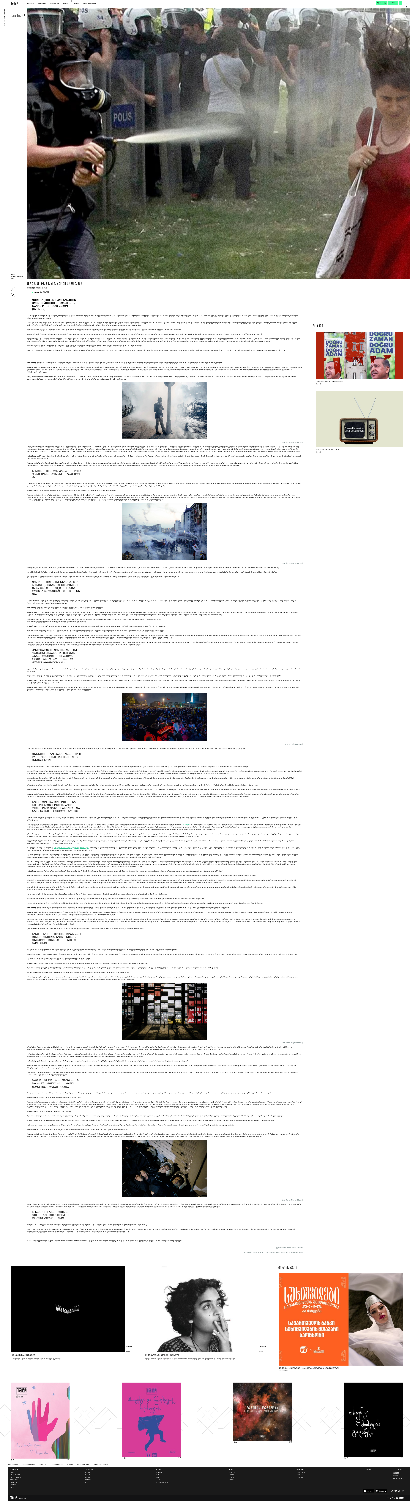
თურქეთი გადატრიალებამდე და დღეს (327, 450)
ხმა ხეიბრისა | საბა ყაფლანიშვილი (23, 1355)
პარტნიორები (43, 1464)
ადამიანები (42, 3)
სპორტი (12, 1487)
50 (347, 1458)
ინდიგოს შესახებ (13, 1464)
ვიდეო (231, 1470)
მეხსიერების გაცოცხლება (17, 1475)
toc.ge (395, 1475)
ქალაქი (76, 3)
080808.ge (397, 1473)
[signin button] (400, 3)
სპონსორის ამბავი (287, 1267)
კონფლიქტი (88, 1480)
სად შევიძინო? (301, 1477)
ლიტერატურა (159, 1472)
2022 (401, 1457)
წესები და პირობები (83, 1464)
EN (407, 3)
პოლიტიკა (36, 16)
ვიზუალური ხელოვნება (162, 1482)
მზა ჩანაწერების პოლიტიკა (100, 1464)
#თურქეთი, (20, 276)
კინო (157, 1475)
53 (13, 1459)
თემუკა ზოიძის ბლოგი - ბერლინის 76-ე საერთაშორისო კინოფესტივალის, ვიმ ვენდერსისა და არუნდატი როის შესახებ (190, 1359)
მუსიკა (158, 1480)
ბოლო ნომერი (301, 1472)
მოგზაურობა (13, 1482)
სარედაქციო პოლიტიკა (28, 1464)
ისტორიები (30, 3)
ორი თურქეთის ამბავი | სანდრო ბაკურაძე (329, 381)
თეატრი (158, 1477)
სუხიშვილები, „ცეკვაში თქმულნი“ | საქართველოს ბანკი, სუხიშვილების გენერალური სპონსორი (309, 1368)
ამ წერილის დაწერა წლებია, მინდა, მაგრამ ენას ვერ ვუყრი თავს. (36, 1359)
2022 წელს (186, 825)
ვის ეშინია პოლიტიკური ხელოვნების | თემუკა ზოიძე (162, 1355)
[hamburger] (5, 2)
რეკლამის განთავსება (57, 1464)
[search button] (406, 7)
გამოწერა (393, 3)
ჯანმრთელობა (14, 1480)
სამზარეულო (13, 1485)
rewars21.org (398, 1478)
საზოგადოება (54, 3)
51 (236, 1442)
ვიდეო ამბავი (232, 1472)
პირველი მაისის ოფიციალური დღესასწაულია (71, 848)
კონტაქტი (70, 1464)
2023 (68, 1459)
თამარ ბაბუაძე (45, 292)
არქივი (369, 1470)
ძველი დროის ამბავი (15, 1477)
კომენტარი (232, 1480)
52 (125, 1458)
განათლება (88, 1472)
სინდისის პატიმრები (89, 3)
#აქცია (12, 278)
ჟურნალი (300, 1470)
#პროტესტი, (14, 276)
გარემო (87, 1482)
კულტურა (66, 3)
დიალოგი (231, 1477)
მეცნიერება (88, 1475)
